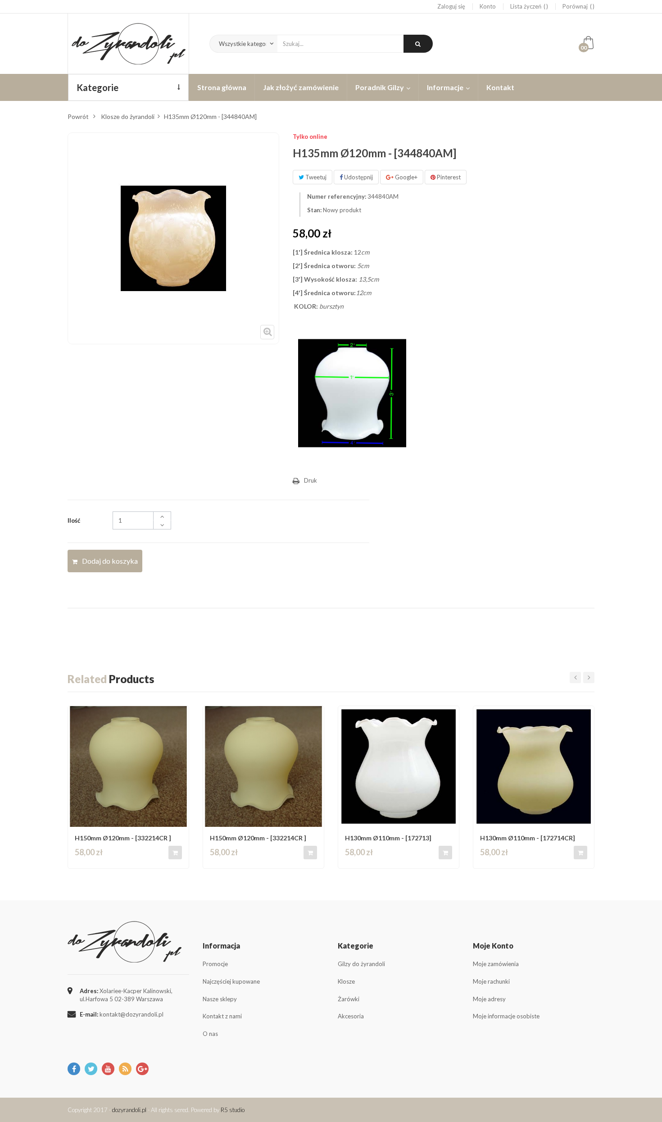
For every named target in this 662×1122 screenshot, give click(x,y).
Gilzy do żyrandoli (361, 963)
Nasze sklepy (220, 999)
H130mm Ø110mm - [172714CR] (527, 838)
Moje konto (493, 945)
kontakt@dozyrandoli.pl (131, 1014)
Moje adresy (489, 999)
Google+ (405, 177)
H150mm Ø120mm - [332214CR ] (123, 838)
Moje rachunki (491, 981)
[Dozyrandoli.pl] (128, 44)
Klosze (346, 981)
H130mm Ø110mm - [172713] (388, 838)
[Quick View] (179, 717)
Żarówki (348, 999)
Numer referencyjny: (336, 196)
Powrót (78, 116)
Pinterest (448, 177)
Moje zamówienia (496, 963)
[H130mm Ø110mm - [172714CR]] (533, 766)
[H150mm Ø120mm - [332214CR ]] (128, 766)
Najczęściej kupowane (231, 981)
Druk (310, 480)
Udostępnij (358, 177)
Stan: (314, 210)
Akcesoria (351, 1016)
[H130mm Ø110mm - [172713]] (398, 766)
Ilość (74, 520)
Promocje (215, 963)
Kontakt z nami (222, 1016)
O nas (210, 1033)
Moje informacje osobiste (506, 1016)
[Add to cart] (175, 852)
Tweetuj (315, 177)
